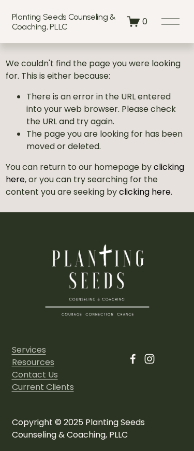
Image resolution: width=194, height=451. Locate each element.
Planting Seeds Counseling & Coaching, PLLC (64, 22)
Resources (33, 362)
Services (29, 350)
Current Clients (43, 387)
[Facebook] (133, 359)
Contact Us (35, 375)
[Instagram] (149, 359)
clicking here (145, 192)
